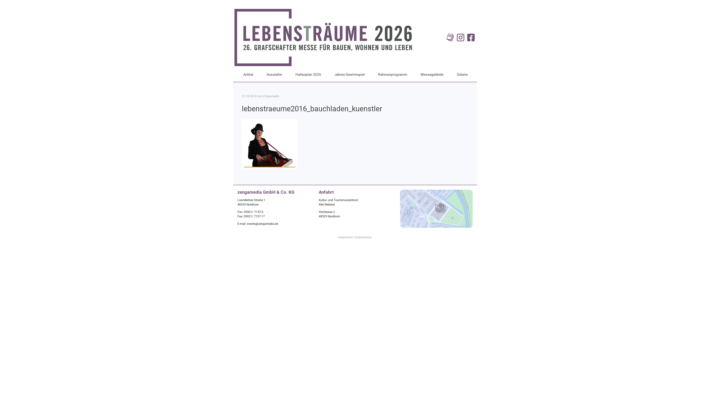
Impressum (345, 237)
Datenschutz (363, 237)
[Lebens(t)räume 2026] (323, 37)
